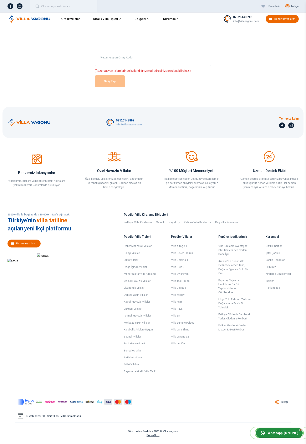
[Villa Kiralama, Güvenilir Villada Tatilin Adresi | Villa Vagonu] (29, 18)
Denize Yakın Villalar (136, 294)
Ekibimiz (271, 266)
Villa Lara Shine (180, 329)
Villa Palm (177, 301)
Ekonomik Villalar (134, 287)
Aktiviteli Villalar (133, 357)
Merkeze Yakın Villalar (137, 322)
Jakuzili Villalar (133, 308)
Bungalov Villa (132, 350)
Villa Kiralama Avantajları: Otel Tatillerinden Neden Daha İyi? (233, 250)
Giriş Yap (110, 81)
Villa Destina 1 (179, 259)
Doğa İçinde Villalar (135, 266)
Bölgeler (141, 19)
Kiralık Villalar (70, 19)
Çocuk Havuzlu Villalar (137, 280)
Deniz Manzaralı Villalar (138, 245)
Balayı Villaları (132, 253)
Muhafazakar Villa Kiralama (140, 273)
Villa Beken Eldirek (182, 253)
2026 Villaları (131, 364)
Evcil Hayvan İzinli (134, 343)
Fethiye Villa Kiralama (138, 222)
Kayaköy (174, 222)
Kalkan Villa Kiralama (197, 222)
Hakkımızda (273, 287)
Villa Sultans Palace (182, 322)
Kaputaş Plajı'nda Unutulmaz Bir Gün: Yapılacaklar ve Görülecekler (229, 286)
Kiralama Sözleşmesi (278, 273)
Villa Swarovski (180, 273)
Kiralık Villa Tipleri (105, 19)
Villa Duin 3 (177, 266)
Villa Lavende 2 (180, 336)
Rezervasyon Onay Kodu (117, 57)
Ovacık (160, 222)
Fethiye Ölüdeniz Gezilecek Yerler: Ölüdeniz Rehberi (234, 316)
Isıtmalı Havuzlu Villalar (137, 315)
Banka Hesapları (275, 259)
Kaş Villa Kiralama (226, 222)
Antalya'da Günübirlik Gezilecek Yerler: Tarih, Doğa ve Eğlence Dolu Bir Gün (233, 267)
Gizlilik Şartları (274, 245)
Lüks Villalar (131, 259)
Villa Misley (177, 294)
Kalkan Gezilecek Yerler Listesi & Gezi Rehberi (232, 327)
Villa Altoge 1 (179, 245)
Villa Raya (177, 308)
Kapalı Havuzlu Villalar (137, 301)
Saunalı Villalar (132, 336)
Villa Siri (175, 315)
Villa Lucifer (178, 343)
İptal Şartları (273, 253)
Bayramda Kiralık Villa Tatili (139, 371)
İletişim (270, 280)
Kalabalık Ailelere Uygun (138, 329)
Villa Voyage (178, 287)
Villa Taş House (180, 280)
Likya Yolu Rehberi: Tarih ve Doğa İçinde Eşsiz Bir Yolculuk (234, 303)
